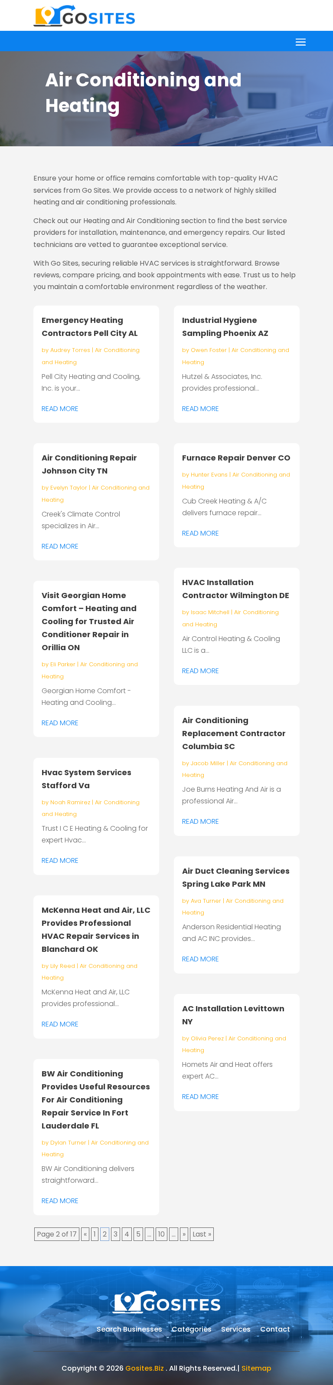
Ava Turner (206, 901)
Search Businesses (129, 1330)
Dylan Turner (68, 1142)
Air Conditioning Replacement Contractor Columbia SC (234, 733)
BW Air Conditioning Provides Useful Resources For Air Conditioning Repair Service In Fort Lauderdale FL (96, 1099)
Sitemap (256, 1368)
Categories (192, 1330)
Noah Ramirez (70, 802)
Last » (202, 1234)
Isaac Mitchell (210, 612)
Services (236, 1330)
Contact (275, 1330)
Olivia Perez (207, 1038)
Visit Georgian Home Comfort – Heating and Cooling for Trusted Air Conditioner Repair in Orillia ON (89, 621)
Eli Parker (62, 664)
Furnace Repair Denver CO (236, 457)
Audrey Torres (70, 350)
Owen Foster (209, 350)
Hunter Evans (209, 474)
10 (161, 1234)
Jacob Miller (208, 763)
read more (60, 409)
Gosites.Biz (144, 1368)
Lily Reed (62, 966)
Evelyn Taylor (68, 488)
